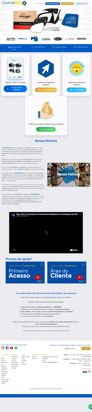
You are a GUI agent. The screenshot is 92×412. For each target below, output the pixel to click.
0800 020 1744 (45, 359)
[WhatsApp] (15, 348)
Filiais (2, 377)
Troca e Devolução (15, 361)
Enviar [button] (86, 348)
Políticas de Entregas (15, 357)
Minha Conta (25, 356)
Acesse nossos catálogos (16, 89)
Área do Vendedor (52, 3)
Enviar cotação (47, 129)
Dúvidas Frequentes (4, 367)
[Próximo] (90, 39)
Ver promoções (78, 90)
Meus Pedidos (24, 359)
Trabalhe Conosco (3, 374)
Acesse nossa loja (47, 90)
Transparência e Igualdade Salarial (5, 381)
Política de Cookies (14, 367)
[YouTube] (11, 348)
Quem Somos (3, 359)
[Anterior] (2, 39)
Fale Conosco (64, 330)
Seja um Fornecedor (4, 370)
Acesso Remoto (34, 357)
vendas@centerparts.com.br (50, 356)
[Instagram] (2, 348)
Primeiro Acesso (81, 3)
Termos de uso (4, 363)
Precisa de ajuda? (19, 259)
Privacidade (15, 364)
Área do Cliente (67, 3)
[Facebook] (7, 348)
